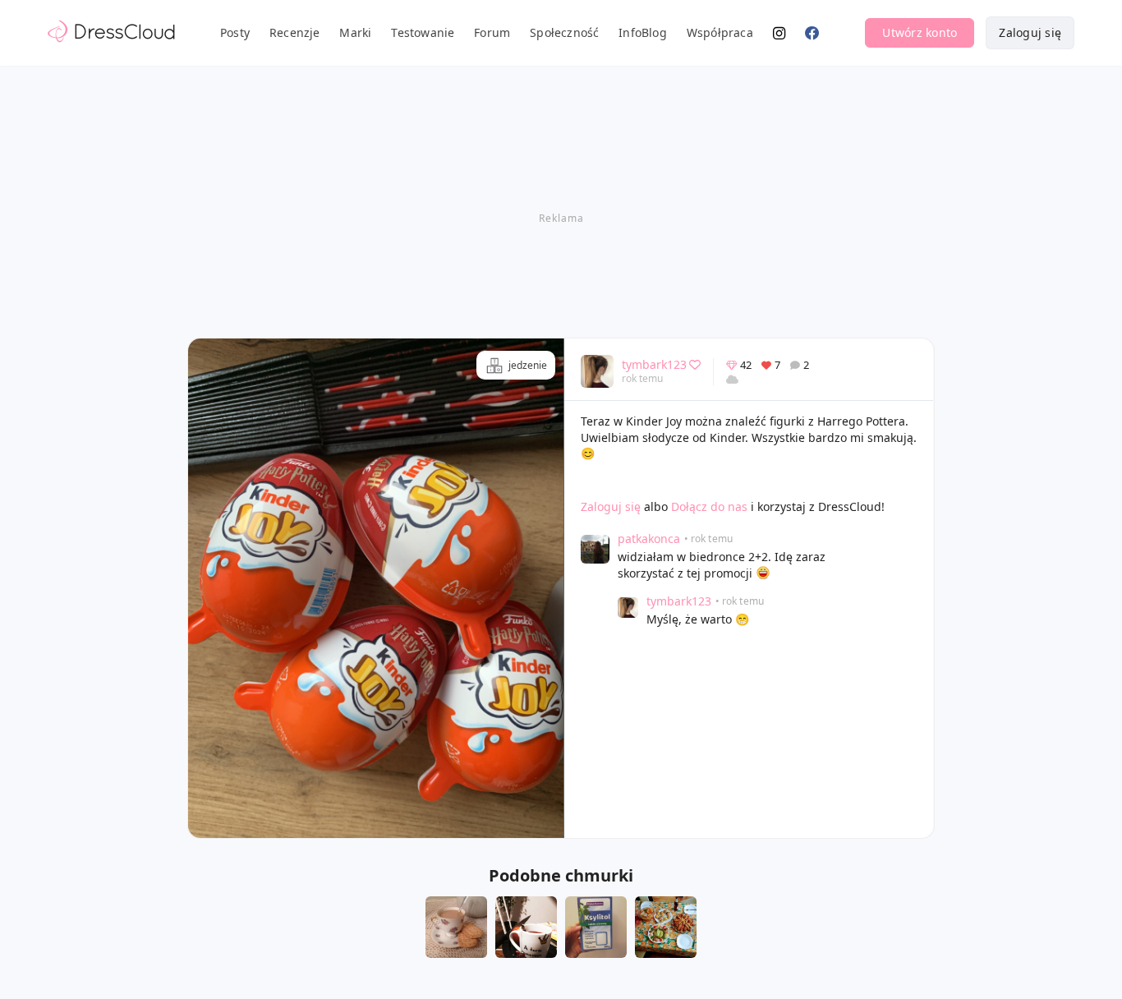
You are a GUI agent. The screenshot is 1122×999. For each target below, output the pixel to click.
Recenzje (294, 32)
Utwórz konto (919, 32)
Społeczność (564, 32)
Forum (492, 32)
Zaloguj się (1030, 32)
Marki (355, 32)
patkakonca (649, 538)
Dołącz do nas (709, 506)
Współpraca (720, 32)
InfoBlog (642, 32)
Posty (235, 32)
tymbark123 (654, 364)
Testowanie (422, 32)
